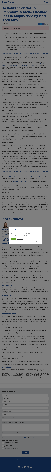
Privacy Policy (36, 241)
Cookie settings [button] (20, 239)
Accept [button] (13, 239)
